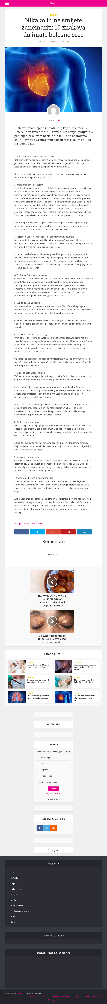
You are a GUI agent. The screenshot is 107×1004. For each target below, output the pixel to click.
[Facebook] (40, 828)
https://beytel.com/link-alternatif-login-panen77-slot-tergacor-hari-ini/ (74, 996)
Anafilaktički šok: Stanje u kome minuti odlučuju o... (38, 666)
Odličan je (45, 757)
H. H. (57, 42)
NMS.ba (20, 993)
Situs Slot (32, 996)
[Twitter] (46, 828)
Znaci (42, 523)
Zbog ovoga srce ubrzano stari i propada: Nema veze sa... (85, 698)
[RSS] (53, 828)
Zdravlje (53, 14)
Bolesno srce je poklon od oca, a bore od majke (38, 681)
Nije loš (44, 769)
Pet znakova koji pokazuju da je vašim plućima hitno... (38, 697)
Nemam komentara (49, 782)
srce (35, 523)
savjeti (19, 523)
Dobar (44, 763)
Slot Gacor (41, 996)
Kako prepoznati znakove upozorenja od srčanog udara (85, 667)
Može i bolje (46, 776)
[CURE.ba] (52, 3)
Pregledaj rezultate (53, 793)
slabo (27, 523)
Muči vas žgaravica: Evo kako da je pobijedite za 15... (85, 681)
